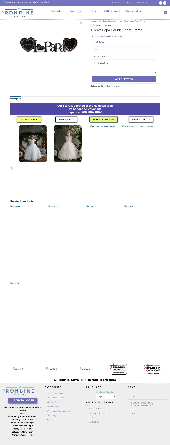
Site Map (134, 414)
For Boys (75, 11)
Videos (127, 2)
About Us (114, 2)
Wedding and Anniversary (58, 411)
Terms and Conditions (98, 413)
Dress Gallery (134, 11)
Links (133, 397)
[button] (81, 23)
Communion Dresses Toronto (141, 402)
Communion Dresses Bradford (141, 405)
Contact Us (141, 2)
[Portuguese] (109, 392)
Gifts (93, 11)
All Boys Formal (54, 402)
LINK (22, 413)
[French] (102, 392)
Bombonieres (53, 406)
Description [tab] (15, 99)
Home (93, 21)
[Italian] (105, 392)
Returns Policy (95, 408)
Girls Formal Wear (55, 393)
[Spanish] (113, 392)
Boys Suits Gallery (55, 398)
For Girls (55, 11)
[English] (98, 392)
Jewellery (51, 415)
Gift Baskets (112, 11)
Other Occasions (109, 21)
